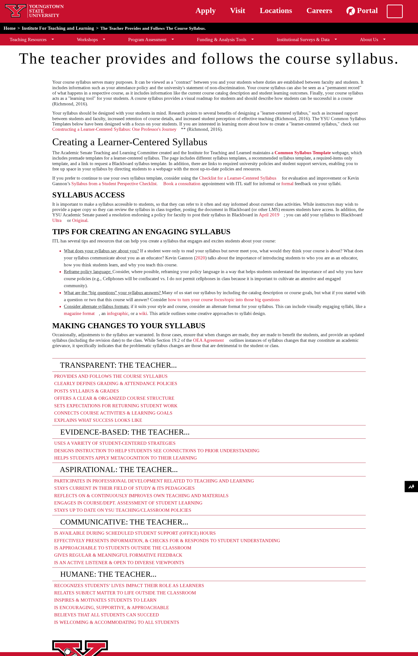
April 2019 (269, 214)
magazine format (79, 313)
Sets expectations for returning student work (116, 405)
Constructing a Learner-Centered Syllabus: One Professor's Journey (114, 129)
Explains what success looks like (98, 420)
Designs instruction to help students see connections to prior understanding (157, 450)
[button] (53, 39)
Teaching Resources (28, 39)
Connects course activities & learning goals (113, 412)
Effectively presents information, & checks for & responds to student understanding (167, 540)
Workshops (87, 39)
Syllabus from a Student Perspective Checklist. (114, 183)
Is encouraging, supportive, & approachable (111, 607)
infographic (117, 313)
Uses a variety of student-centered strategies (115, 443)
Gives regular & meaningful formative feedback (118, 555)
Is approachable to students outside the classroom (122, 547)
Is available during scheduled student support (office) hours (135, 533)
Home (9, 28)
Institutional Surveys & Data (303, 39)
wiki (143, 313)
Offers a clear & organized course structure (114, 398)
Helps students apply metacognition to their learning (125, 457)
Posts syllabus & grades (86, 391)
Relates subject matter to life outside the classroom (125, 592)
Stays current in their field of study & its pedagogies (124, 488)
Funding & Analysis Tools (221, 39)
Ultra (56, 220)
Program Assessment (147, 39)
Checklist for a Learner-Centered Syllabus (237, 178)
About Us (369, 39)
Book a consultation (182, 183)
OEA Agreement (208, 340)
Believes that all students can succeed (106, 614)
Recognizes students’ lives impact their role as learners (129, 585)
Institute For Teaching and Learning (58, 28)
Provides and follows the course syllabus (111, 376)
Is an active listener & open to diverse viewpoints (119, 562)
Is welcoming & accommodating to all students (116, 622)
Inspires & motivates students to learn (105, 600)
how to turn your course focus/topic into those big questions (224, 299)
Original (79, 220)
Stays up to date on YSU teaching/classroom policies (122, 510)
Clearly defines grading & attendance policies (115, 383)
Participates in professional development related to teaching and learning (154, 480)
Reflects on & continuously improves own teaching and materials (141, 495)
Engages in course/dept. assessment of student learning (128, 502)
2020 (200, 257)
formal (287, 183)
